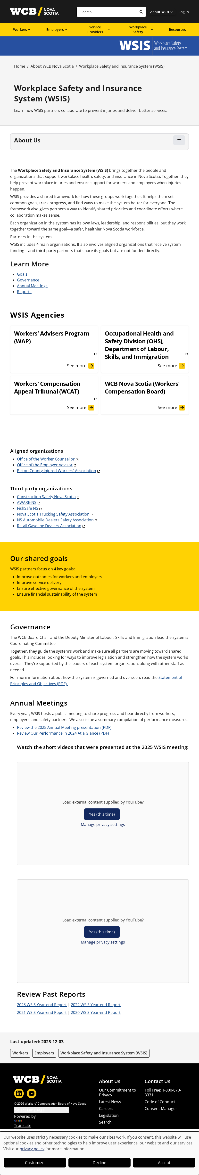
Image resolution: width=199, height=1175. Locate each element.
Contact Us (157, 1081)
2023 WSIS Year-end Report (42, 1004)
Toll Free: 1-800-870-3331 (163, 1092)
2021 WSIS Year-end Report (42, 1012)
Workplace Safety (138, 29)
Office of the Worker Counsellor (46, 459)
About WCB (159, 11)
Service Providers (95, 29)
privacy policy (32, 1148)
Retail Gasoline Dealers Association (49, 525)
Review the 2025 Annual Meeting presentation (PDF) (64, 727)
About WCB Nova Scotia (52, 66)
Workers (20, 29)
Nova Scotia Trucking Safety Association (53, 514)
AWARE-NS (26, 502)
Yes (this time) (102, 814)
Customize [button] (34, 1162)
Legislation (109, 1115)
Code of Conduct (160, 1101)
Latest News (110, 1101)
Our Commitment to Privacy (117, 1092)
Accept (164, 1162)
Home (19, 66)
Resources (177, 29)
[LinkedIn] (19, 1093)
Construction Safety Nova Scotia (46, 496)
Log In (184, 11)
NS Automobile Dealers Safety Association (55, 520)
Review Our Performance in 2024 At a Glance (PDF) (63, 733)
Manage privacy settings (103, 824)
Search (105, 1122)
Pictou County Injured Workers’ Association (56, 470)
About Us (109, 1081)
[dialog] (99, 1153)
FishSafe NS (27, 508)
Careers (106, 1108)
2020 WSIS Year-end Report (96, 1012)
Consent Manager (161, 1108)
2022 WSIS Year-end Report (96, 1004)
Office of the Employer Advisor (45, 465)
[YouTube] (31, 1093)
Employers (55, 29)
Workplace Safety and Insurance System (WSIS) (103, 1053)
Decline (99, 1162)
